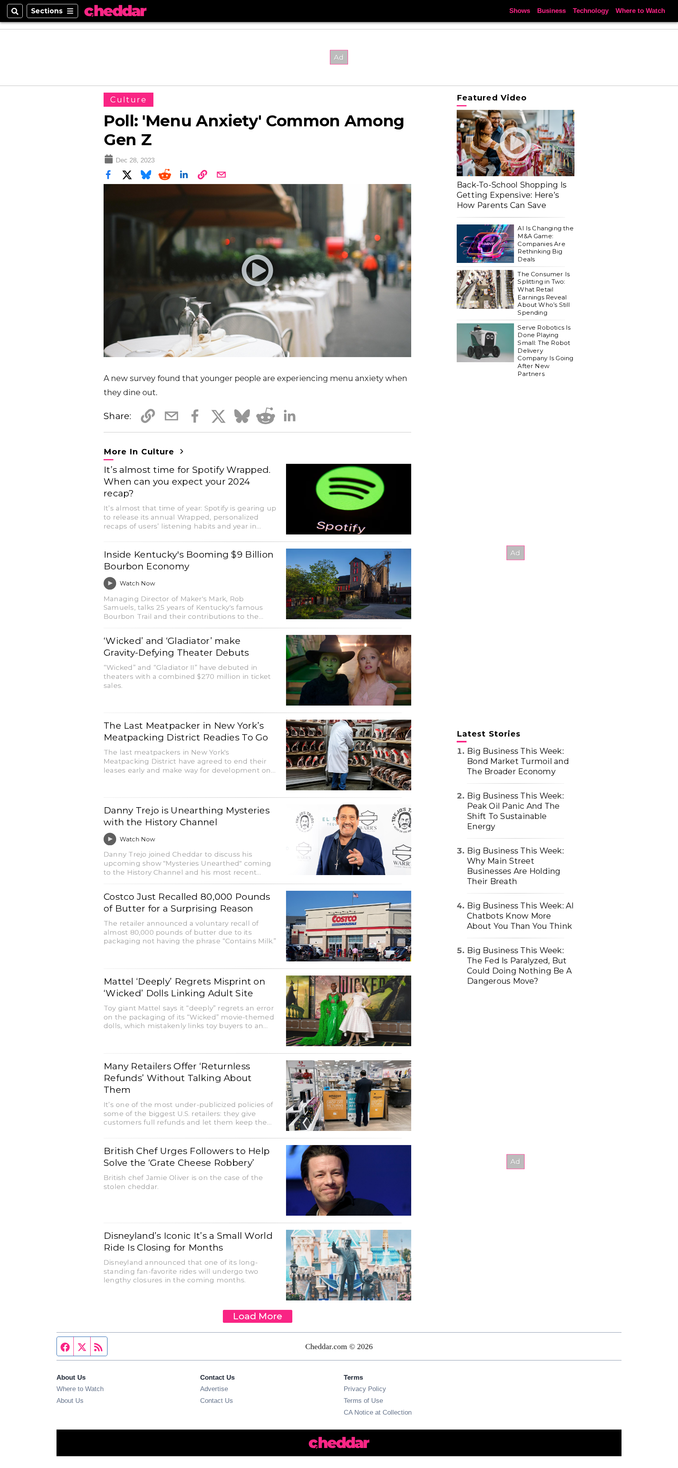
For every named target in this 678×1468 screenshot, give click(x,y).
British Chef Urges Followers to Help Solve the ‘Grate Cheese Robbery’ (187, 1156)
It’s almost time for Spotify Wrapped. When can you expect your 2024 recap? (187, 481)
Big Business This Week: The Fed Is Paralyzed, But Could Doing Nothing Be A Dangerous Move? (519, 966)
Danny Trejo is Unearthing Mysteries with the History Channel (187, 816)
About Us (70, 1400)
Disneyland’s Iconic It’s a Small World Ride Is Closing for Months (188, 1241)
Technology (591, 10)
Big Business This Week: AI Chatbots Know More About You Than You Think (520, 916)
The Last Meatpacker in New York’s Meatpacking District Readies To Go (186, 731)
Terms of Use (363, 1400)
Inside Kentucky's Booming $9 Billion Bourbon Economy (188, 560)
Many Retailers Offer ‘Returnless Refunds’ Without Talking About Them (178, 1078)
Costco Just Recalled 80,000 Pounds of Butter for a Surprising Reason (187, 902)
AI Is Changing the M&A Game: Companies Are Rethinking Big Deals (545, 243)
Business (551, 10)
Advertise (214, 1389)
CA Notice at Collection (378, 1412)
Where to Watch (640, 10)
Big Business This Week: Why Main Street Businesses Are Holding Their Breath (515, 866)
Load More (257, 1316)
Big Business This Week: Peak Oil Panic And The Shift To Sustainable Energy (515, 811)
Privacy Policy (365, 1389)
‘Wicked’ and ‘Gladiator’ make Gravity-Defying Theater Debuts (176, 646)
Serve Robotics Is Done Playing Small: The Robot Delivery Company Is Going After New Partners (545, 350)
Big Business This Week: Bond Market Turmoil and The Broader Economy (518, 761)
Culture (128, 99)
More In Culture (140, 451)
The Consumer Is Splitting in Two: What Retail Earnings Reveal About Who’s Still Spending (544, 293)
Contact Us (216, 1400)
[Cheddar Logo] (115, 11)
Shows (519, 10)
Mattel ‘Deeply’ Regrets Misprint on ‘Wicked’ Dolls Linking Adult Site (184, 987)
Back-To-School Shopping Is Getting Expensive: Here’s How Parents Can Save (512, 195)
